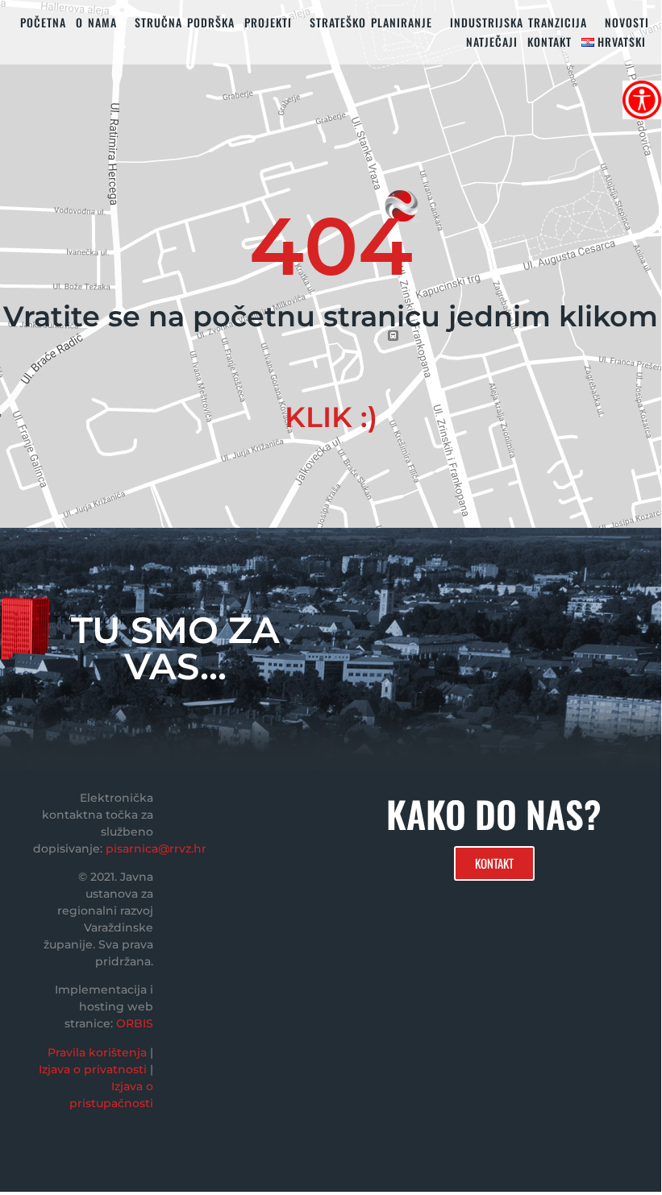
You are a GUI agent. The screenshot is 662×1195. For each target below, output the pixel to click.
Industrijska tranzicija (518, 22)
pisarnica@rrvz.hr (156, 848)
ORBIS (134, 1023)
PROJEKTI (268, 22)
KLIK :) (331, 417)
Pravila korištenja (97, 1052)
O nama (96, 22)
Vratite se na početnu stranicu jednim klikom (330, 316)
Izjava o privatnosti (93, 1069)
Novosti (627, 22)
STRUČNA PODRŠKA (185, 22)
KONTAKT (549, 41)
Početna (43, 22)
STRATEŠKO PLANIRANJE (371, 22)
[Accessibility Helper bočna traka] (641, 100)
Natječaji (492, 41)
